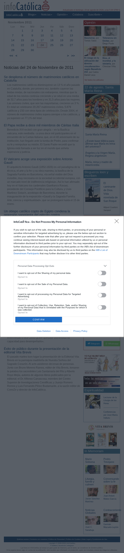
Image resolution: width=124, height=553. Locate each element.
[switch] (102, 273)
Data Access (62, 331)
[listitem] (62, 266)
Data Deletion (44, 331)
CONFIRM (39, 319)
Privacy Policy (80, 331)
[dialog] (62, 276)
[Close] (118, 222)
